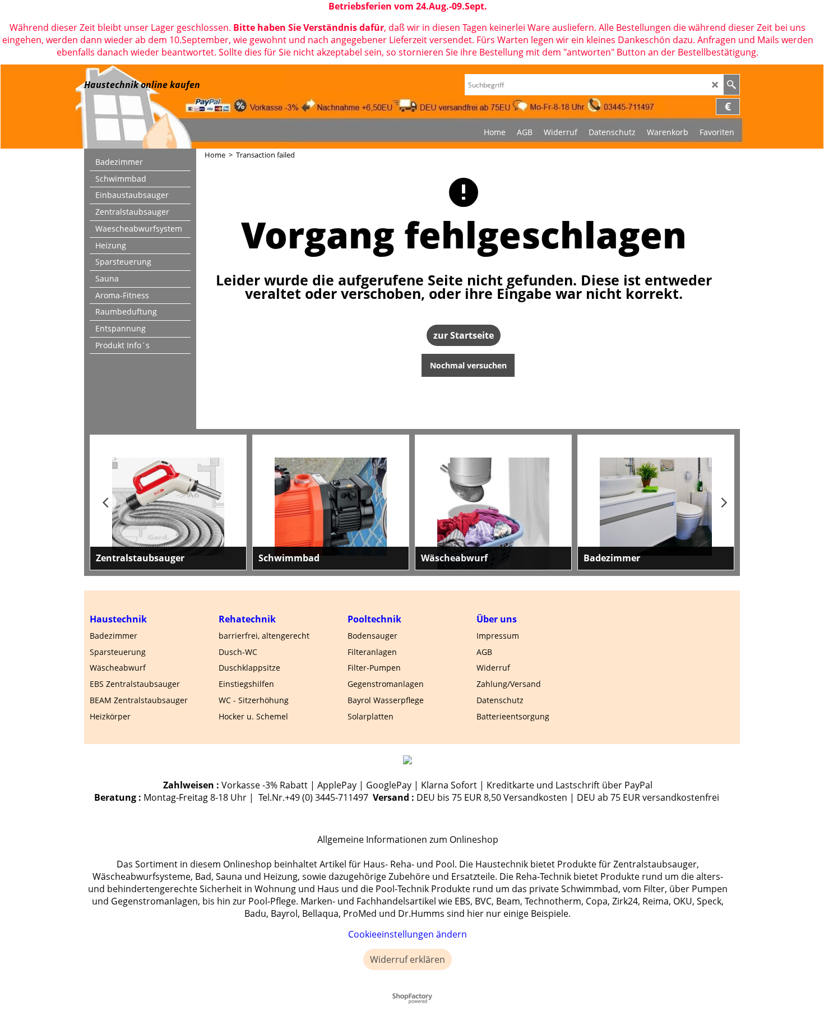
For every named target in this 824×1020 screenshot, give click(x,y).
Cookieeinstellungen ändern (407, 934)
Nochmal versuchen (468, 365)
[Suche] (731, 85)
